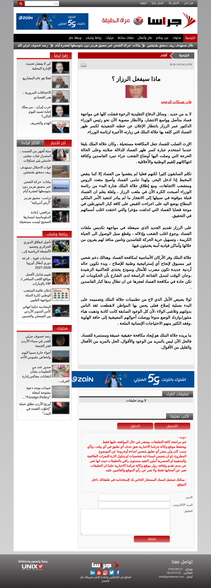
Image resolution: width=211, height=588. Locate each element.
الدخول (135, 426)
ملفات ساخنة (126, 38)
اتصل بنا (174, 3)
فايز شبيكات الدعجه (176, 102)
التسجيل (172, 426)
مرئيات (110, 38)
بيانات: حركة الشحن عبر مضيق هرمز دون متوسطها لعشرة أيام (109, 45)
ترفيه (143, 3)
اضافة (152, 539)
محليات (177, 38)
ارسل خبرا (158, 3)
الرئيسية (190, 38)
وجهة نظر (75, 38)
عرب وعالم (162, 38)
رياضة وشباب (94, 38)
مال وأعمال (145, 38)
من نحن (188, 3)
